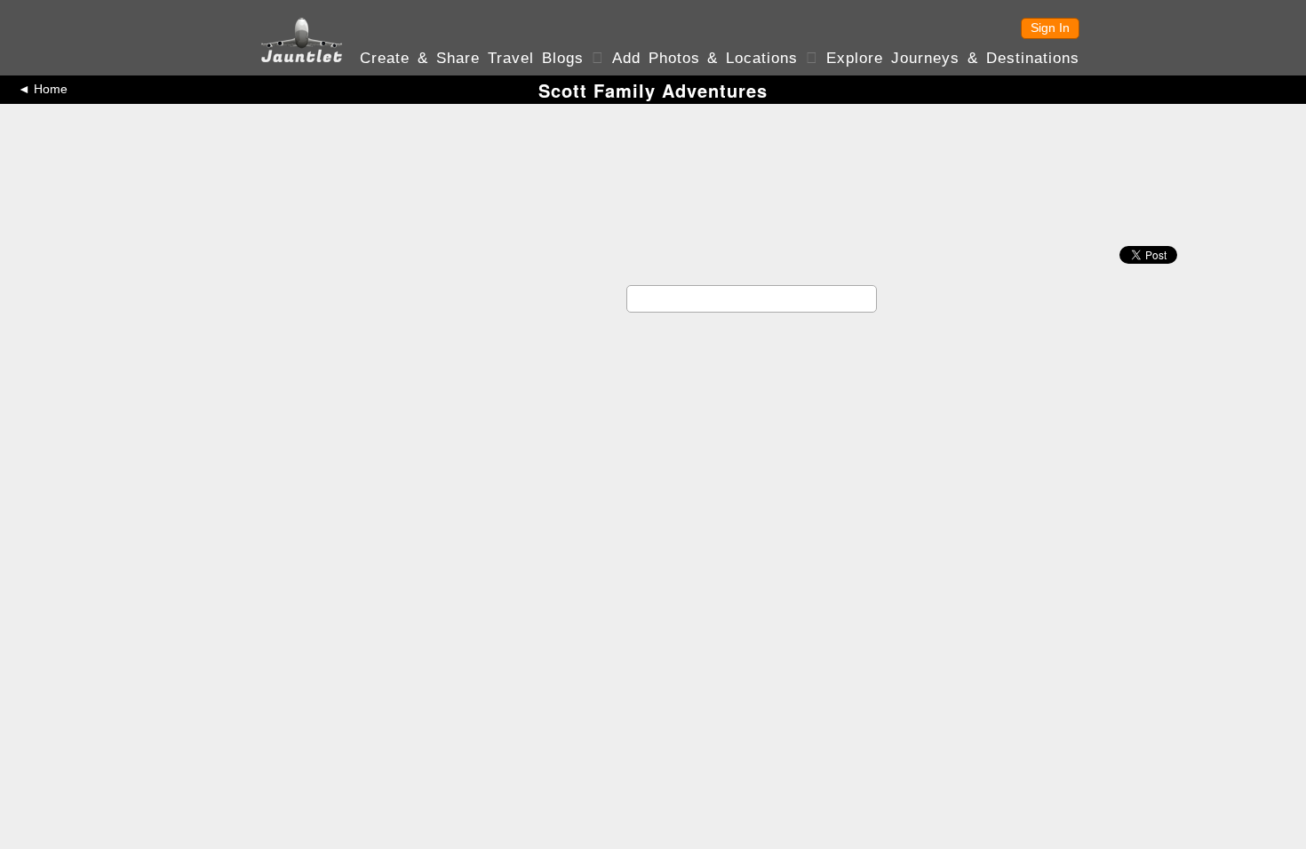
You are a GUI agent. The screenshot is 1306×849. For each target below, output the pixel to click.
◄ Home (43, 89)
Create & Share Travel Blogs (472, 58)
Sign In (1050, 27)
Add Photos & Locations (705, 58)
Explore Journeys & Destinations (952, 58)
